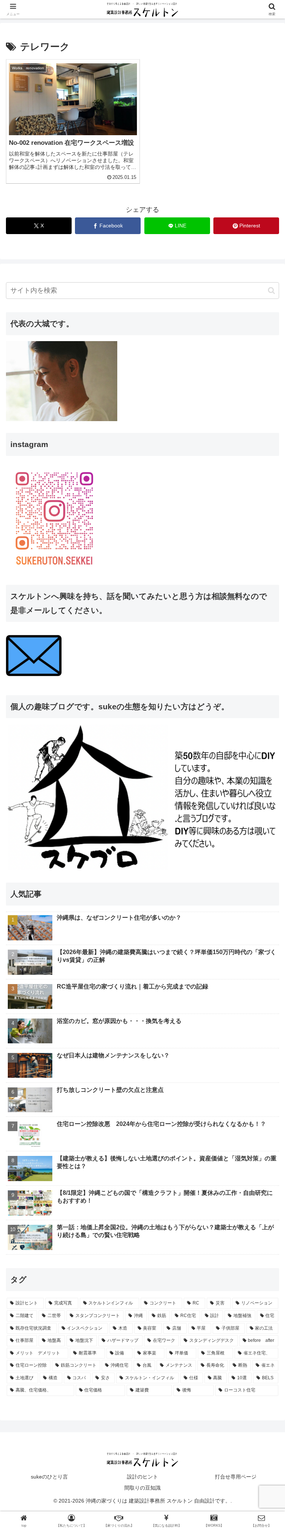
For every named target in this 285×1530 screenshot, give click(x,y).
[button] (271, 290)
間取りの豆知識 (142, 1488)
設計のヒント (142, 1477)
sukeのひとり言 (49, 1477)
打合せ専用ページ (235, 1477)
